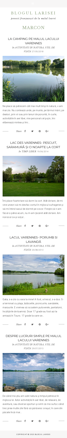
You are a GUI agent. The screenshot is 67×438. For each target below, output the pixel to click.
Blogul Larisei (33, 13)
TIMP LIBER (29, 151)
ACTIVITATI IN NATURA (29, 47)
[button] (33, 3)
